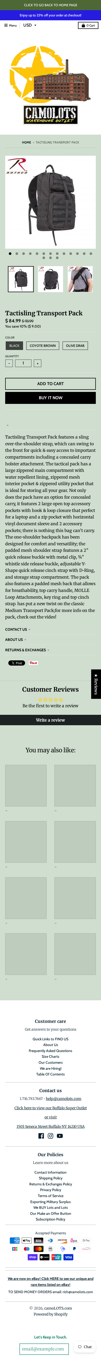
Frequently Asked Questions (50, 1050)
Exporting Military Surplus (50, 1201)
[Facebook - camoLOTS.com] (41, 1136)
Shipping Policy (50, 1178)
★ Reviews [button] (96, 683)
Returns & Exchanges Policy (50, 1184)
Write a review (50, 720)
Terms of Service (50, 1195)
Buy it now (50, 397)
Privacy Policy (50, 1189)
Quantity (12, 356)
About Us (14, 639)
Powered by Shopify (51, 1314)
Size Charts (50, 1056)
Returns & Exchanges (25, 650)
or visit (51, 1117)
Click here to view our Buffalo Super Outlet (51, 1108)
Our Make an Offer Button (50, 1213)
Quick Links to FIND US (50, 1039)
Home (26, 142)
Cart (90, 25)
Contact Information (50, 1172)
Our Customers (51, 1062)
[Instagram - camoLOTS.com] (50, 1136)
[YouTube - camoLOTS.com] (60, 1136)
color (10, 337)
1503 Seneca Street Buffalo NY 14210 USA (51, 1126)
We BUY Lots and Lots (50, 1207)
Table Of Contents (50, 1074)
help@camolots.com (63, 1098)
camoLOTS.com (58, 1308)
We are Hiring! (50, 1068)
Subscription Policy (50, 1219)
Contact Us (16, 629)
